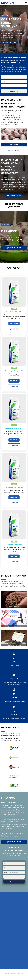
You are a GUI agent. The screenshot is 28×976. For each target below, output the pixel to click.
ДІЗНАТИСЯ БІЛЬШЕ (9, 42)
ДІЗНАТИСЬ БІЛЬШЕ (14, 248)
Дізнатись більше (14, 150)
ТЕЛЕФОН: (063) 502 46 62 (14, 923)
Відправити (13, 881)
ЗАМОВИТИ (14, 144)
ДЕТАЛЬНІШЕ (14, 329)
